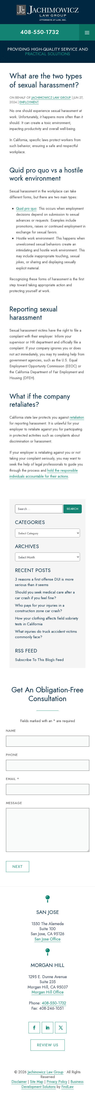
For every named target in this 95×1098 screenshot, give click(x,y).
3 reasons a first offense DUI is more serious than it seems (44, 582)
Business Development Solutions (52, 1084)
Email (12, 778)
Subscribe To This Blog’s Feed (39, 659)
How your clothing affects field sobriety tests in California (46, 621)
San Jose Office (47, 939)
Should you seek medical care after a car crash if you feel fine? (45, 595)
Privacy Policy (57, 1081)
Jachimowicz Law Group (51, 97)
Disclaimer (19, 1081)
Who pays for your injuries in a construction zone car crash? (39, 608)
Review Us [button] (47, 1045)
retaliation (77, 417)
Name (11, 730)
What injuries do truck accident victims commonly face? (46, 634)
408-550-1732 (39, 32)
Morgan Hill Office (48, 992)
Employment (29, 102)
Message (14, 803)
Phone (12, 754)
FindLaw (67, 1086)
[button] (87, 32)
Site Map (36, 1081)
